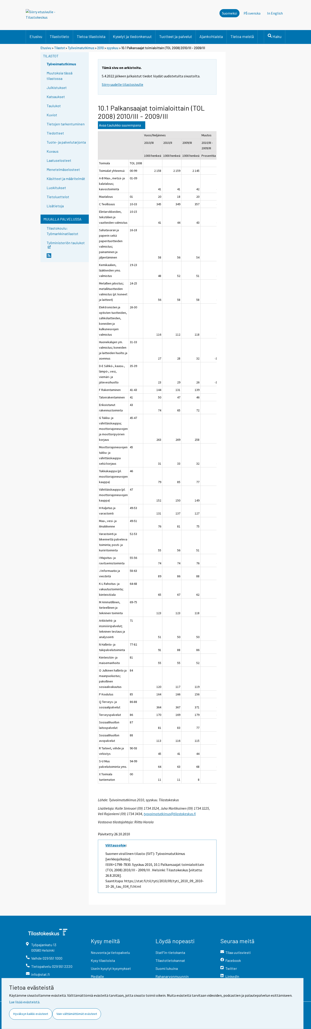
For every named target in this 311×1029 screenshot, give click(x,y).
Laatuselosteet (59, 160)
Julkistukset (57, 87)
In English (275, 13)
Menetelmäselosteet (63, 169)
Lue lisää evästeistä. (24, 1002)
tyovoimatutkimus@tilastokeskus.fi (170, 813)
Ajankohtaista (211, 36)
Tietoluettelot (58, 197)
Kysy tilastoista (103, 960)
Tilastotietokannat (170, 960)
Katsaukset (56, 96)
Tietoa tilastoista (91, 36)
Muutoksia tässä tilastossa (59, 76)
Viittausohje (115, 845)
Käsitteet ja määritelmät (66, 178)
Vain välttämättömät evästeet (76, 1014)
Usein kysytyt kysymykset (111, 968)
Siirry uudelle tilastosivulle (122, 84)
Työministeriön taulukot (66, 242)
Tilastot (59, 48)
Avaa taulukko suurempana (120, 125)
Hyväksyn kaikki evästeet (30, 1014)
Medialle (97, 976)
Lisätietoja (55, 206)
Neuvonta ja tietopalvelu (110, 952)
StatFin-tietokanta (170, 952)
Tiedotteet (55, 133)
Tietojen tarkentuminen (66, 124)
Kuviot (52, 115)
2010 (100, 48)
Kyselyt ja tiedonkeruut (132, 36)
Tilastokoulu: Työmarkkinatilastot (62, 231)
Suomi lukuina (167, 968)
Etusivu (36, 36)
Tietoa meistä (242, 36)
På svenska (252, 13)
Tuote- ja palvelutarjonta (66, 142)
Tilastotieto (59, 36)
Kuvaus (53, 151)
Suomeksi (229, 13)
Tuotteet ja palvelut (175, 36)
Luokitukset (56, 187)
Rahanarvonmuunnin (172, 976)
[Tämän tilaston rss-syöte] (67, 257)
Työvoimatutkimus (81, 48)
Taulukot (54, 106)
